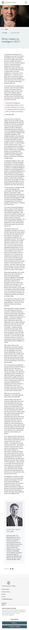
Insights (6, 29)
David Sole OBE (15, 32)
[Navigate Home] (14, 585)
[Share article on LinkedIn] (12, 569)
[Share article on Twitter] (10, 569)
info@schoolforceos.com (7, 599)
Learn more (11, 614)
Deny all (14, 622)
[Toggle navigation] (26, 2)
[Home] (2, 29)
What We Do (4, 603)
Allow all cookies (14, 626)
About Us (3, 604)
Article (5, 32)
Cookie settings (14, 619)
